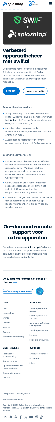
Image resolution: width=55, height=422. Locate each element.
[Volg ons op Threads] (15, 417)
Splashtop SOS (36, 247)
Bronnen (6, 327)
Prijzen (32, 363)
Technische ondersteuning (9, 355)
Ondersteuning (11, 347)
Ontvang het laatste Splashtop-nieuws (25, 280)
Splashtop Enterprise (39, 330)
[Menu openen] (50, 3)
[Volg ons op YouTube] (31, 417)
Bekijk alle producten (39, 340)
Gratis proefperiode (39, 353)
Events (6, 318)
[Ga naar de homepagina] (13, 3)
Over (5, 302)
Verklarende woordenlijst (14, 336)
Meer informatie (35, 91)
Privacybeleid (23, 393)
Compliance (8, 393)
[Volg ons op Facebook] (20, 417)
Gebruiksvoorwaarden (13, 399)
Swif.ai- (13, 120)
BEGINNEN (11, 91)
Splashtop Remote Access (38, 309)
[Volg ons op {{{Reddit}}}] (36, 417)
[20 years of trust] (31, 3)
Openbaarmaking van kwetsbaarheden (13, 367)
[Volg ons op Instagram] (10, 417)
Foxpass (33, 335)
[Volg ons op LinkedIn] (5, 417)
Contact (7, 332)
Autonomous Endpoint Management (40, 324)
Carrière (6, 322)
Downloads (35, 358)
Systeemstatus (10, 361)
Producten (35, 302)
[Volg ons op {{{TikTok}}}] (41, 417)
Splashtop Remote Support (38, 317)
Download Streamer (12, 373)
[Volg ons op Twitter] (25, 417)
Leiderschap (8, 313)
